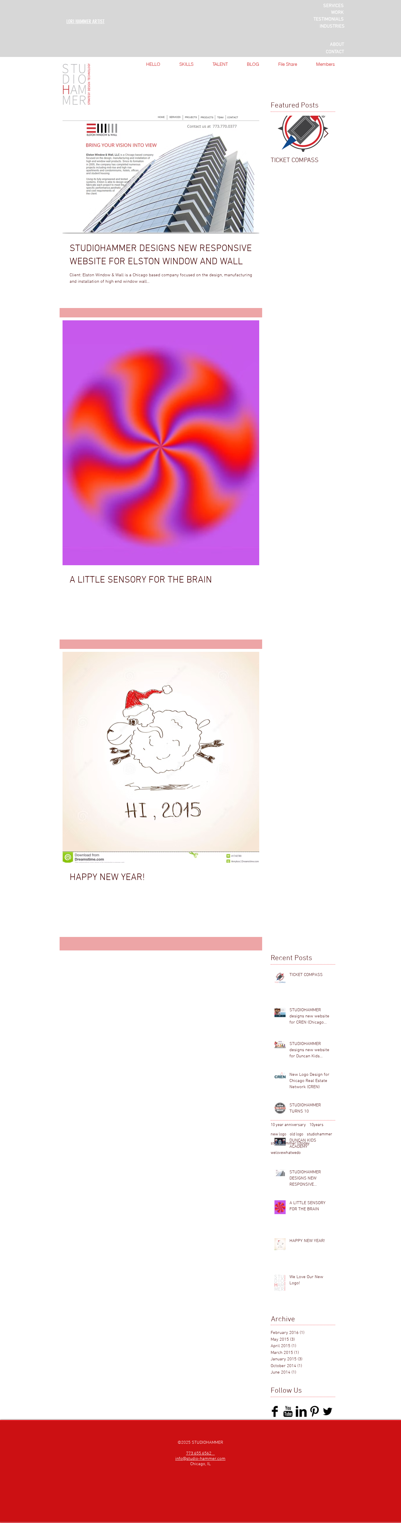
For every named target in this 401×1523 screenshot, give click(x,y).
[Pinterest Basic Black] (314, 1411)
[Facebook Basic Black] (274, 1411)
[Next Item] (325, 133)
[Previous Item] (280, 133)
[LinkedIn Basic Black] (301, 1411)
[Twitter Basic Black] (327, 1411)
